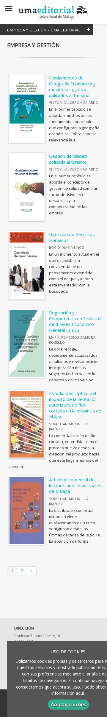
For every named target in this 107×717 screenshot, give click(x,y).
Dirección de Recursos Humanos (72, 237)
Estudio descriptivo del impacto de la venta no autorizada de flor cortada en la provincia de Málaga (75, 404)
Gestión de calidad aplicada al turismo (68, 159)
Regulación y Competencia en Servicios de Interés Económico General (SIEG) (75, 321)
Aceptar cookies (68, 704)
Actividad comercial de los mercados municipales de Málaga (75, 485)
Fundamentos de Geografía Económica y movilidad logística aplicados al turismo (72, 86)
